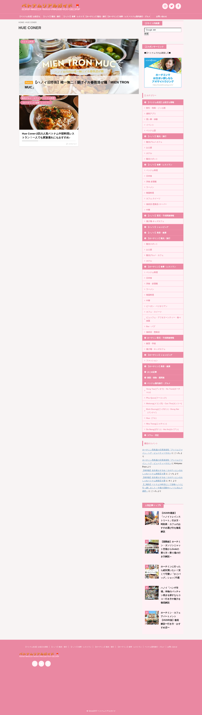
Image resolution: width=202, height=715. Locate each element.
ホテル (149, 153)
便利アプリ (151, 113)
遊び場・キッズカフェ (155, 349)
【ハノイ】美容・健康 (156, 233)
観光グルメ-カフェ (154, 142)
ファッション (152, 360)
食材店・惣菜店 (153, 332)
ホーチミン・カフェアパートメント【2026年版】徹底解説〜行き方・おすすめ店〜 (171, 620)
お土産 (149, 147)
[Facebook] (178, 6)
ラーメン (150, 187)
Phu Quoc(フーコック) (156, 398)
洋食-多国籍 (151, 181)
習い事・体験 (152, 119)
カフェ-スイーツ (153, 198)
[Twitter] (171, 6)
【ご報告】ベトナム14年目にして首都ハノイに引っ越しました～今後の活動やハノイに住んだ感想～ (162, 487)
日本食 (149, 176)
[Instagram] (165, 6)
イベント (150, 125)
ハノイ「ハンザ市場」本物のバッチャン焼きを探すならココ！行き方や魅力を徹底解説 (171, 595)
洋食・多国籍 (152, 283)
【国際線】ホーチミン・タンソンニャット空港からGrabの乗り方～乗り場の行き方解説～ (171, 549)
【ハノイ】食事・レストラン (73, 17)
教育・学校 (151, 343)
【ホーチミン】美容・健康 (158, 366)
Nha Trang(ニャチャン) (156, 424)
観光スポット (152, 159)
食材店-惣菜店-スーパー (156, 204)
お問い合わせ (161, 16)
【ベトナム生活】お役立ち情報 (29, 17)
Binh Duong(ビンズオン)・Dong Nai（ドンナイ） (162, 411)
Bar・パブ (150, 326)
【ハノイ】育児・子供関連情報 (160, 215)
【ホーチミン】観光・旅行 (95, 16)
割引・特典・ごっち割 (155, 108)
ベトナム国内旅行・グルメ (139, 16)
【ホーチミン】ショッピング (159, 355)
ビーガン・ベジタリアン (156, 306)
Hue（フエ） (152, 418)
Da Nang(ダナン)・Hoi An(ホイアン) (162, 429)
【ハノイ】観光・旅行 (51, 16)
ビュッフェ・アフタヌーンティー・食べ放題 (163, 319)
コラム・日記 (153, 435)
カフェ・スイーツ (154, 312)
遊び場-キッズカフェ (155, 221)
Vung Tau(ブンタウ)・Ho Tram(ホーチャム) (163, 390)
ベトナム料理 (152, 170)
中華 (148, 210)
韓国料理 (150, 193)
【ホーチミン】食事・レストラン (117, 17)
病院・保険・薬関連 (155, 377)
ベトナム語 (151, 130)
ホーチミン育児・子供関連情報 (160, 338)
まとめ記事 (152, 372)
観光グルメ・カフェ (155, 255)
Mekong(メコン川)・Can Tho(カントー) (164, 403)
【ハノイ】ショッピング (157, 227)
